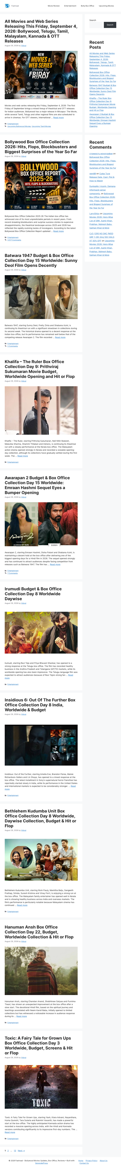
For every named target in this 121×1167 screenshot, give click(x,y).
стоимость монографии (101, 153)
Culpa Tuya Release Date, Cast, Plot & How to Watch (101, 177)
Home (80, 1160)
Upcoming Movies (106, 6)
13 (15, 1150)
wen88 (92, 173)
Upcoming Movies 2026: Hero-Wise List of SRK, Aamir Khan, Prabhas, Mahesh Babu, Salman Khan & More (101, 220)
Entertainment (70, 6)
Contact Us (84, 1163)
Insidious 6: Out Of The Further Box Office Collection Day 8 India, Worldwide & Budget (40, 704)
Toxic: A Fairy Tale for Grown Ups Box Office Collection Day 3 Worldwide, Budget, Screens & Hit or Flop (39, 1045)
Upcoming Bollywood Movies (19, 126)
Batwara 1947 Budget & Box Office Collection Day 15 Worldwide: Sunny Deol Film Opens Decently (41, 260)
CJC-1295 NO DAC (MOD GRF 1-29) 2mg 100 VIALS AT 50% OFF (101, 237)
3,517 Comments (14, 240)
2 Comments (12, 346)
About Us (103, 1160)
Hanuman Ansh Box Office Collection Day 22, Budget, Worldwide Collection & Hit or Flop (39, 932)
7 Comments (12, 573)
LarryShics (94, 213)
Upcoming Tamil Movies (41, 126)
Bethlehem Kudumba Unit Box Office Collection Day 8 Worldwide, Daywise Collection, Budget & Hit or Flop (40, 818)
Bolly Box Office (87, 6)
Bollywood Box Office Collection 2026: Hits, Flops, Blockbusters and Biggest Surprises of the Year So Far (41, 146)
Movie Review (54, 6)
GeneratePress (41, 1163)
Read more (58, 117)
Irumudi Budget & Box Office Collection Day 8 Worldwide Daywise (33, 593)
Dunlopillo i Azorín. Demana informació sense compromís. (102, 190)
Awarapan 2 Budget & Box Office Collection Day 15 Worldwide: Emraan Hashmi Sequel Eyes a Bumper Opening (37, 485)
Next (21, 1150)
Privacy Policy (91, 1160)
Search (92, 20)
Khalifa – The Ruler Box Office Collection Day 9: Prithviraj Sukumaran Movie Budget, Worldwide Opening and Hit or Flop (40, 369)
